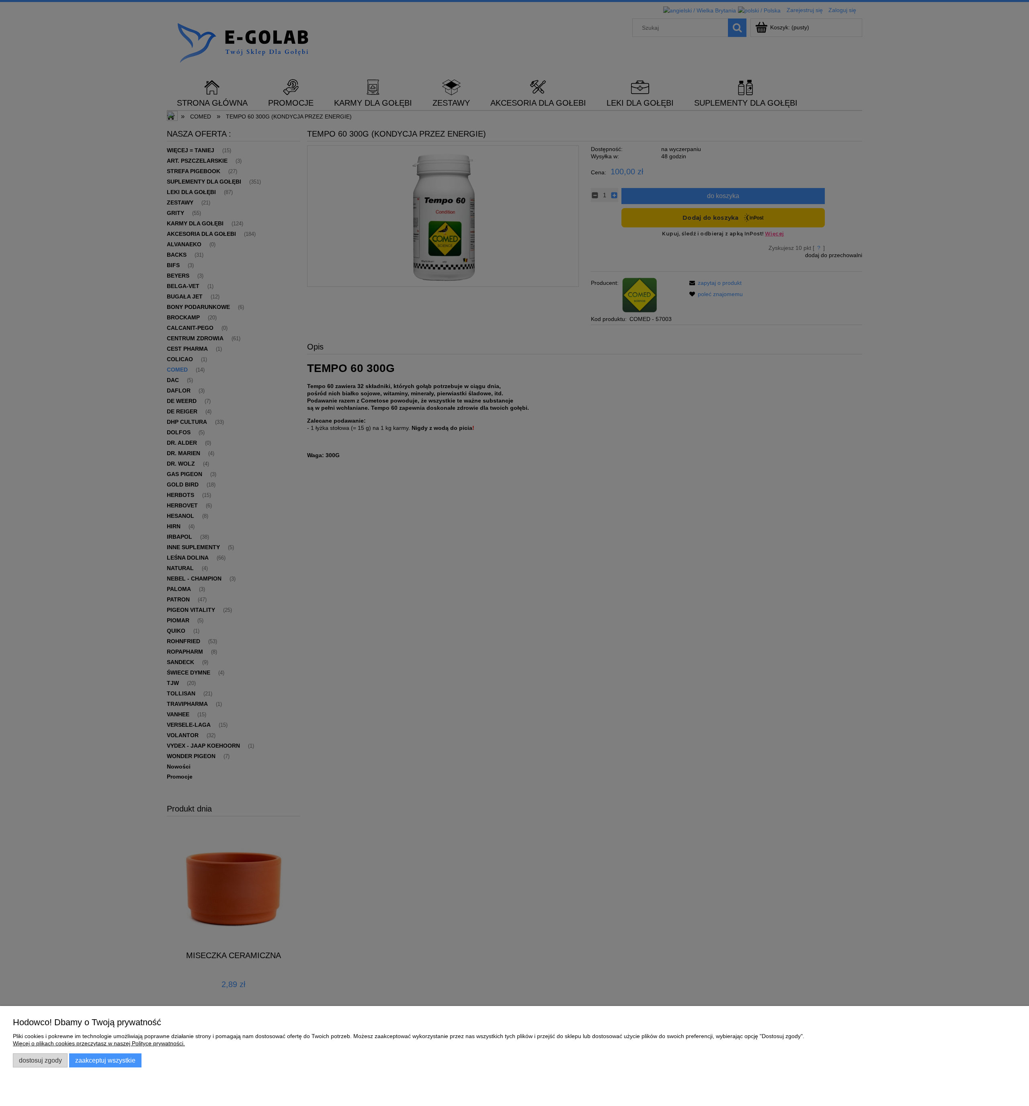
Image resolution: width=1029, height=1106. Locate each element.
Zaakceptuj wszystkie (105, 1060)
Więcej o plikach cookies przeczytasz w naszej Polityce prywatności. (99, 1043)
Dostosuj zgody (40, 1060)
